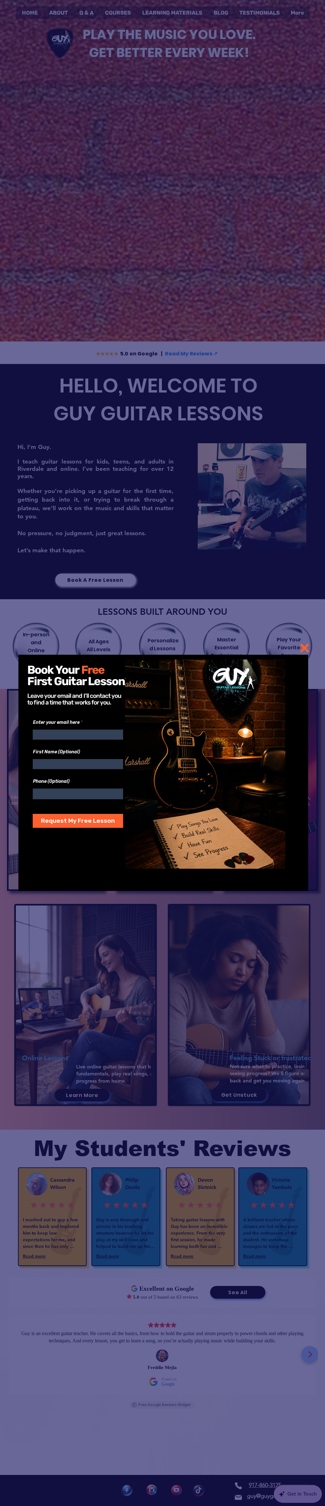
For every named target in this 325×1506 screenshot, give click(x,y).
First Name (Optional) (56, 752)
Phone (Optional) (51, 781)
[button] (304, 648)
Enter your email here (56, 722)
